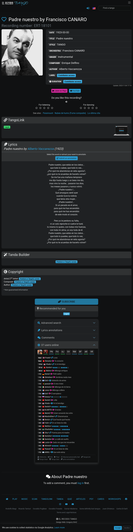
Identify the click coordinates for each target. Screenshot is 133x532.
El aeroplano (56, 394)
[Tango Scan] (50, 380)
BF (80, 351)
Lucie (47, 442)
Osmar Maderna (70, 509)
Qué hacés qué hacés (61, 420)
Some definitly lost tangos (89, 509)
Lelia (55, 400)
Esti (46, 380)
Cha (46, 433)
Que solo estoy (59, 452)
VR (91, 351)
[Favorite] (4, 19)
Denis (47, 420)
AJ (63, 351)
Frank (47, 358)
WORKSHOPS (114, 499)
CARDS (101, 499)
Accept (118, 528)
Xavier (49, 367)
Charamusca (63, 416)
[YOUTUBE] (66, 504)
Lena (47, 390)
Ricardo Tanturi (24, 509)
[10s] (66, 101)
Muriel (47, 413)
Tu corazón (58, 361)
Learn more (59, 527)
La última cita (94, 113)
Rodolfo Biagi (11, 509)
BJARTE (48, 410)
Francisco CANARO (67, 50)
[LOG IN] (88, 8)
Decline (127, 528)
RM (74, 351)
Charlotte (48, 429)
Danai (47, 374)
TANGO (57, 44)
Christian (48, 377)
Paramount (48, 113)
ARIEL (47, 452)
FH (57, 351)
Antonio (48, 387)
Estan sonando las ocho (63, 413)
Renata (48, 361)
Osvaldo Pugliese (40, 509)
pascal (47, 384)
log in (81, 483)
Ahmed (48, 446)
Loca (55, 358)
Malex (48, 371)
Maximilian (49, 416)
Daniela (48, 436)
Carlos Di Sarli (121, 509)
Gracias (57, 410)
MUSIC (24, 499)
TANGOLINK (46, 499)
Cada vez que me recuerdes (63, 442)
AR (86, 351)
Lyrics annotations (51, 330)
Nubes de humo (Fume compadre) (70, 113)
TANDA (60, 499)
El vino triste (58, 384)
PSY (91, 499)
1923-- (59, 32)
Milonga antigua (61, 371)
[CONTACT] (73, 504)
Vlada (48, 364)
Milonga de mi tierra (62, 387)
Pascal (47, 449)
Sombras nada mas (63, 377)
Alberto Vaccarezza (65, 69)
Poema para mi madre (60, 433)
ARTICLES (80, 499)
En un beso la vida (59, 423)
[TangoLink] (52, 358)
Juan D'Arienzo (108, 509)
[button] (93, 8)
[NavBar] (129, 2)
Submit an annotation (68, 158)
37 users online (50, 345)
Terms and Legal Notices (66, 512)
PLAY (14, 499)
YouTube (76, 91)
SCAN (34, 499)
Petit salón (56, 374)
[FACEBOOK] (126, 499)
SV (68, 351)
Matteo (48, 426)
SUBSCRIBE (68, 301)
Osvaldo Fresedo (55, 509)
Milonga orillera (58, 390)
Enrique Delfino (64, 62)
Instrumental (61, 56)
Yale (46, 423)
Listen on (60, 91)
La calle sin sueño (61, 439)
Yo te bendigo (59, 364)
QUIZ (69, 499)
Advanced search (51, 322)
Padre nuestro (61, 38)
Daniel (47, 400)
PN (51, 351)
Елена (47, 397)
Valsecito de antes (58, 380)
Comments (48, 337)
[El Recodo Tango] (7, 499)
